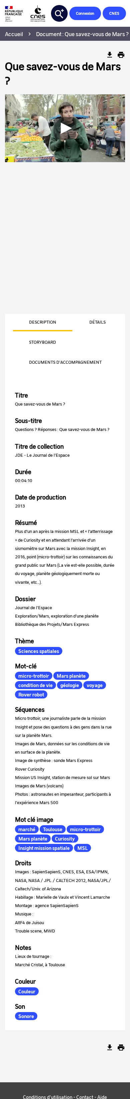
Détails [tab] (97, 322)
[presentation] (34, 322)
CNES (114, 13)
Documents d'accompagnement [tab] (65, 362)
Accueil (14, 33)
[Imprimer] (121, 55)
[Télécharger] (110, 55)
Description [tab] (42, 322)
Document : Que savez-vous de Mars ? (82, 33)
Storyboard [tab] (42, 342)
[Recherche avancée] (59, 13)
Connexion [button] (85, 13)
